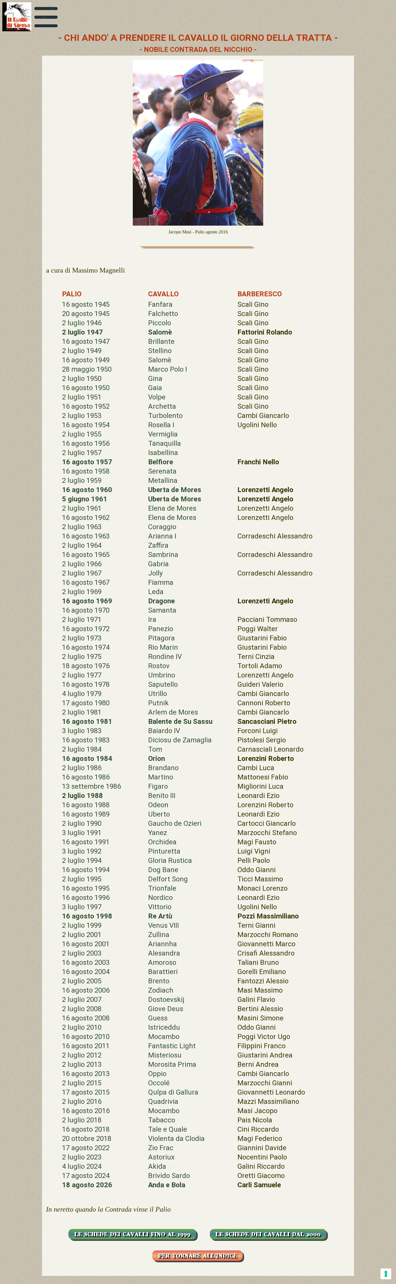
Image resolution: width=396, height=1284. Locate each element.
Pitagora (161, 638)
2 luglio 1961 (81, 508)
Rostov (159, 666)
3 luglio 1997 (81, 907)
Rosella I (161, 425)
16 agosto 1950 (86, 388)
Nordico (160, 898)
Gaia (155, 388)
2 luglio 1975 (81, 657)
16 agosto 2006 (86, 990)
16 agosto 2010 (86, 1037)
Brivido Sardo (169, 1176)
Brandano (163, 768)
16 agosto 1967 (86, 582)
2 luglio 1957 (81, 453)
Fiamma (160, 582)
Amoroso (162, 962)
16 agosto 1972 (86, 629)
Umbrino (161, 675)
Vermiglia (163, 434)
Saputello (163, 684)
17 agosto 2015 (86, 1092)
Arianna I (162, 536)
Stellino (160, 351)
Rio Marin (163, 647)
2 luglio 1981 (81, 712)
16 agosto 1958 (86, 471)
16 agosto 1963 (86, 536)
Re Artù (160, 916)
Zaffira (158, 545)
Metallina (162, 480)
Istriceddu (164, 1027)
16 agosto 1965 (86, 555)
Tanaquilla (164, 443)
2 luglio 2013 (81, 1064)
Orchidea (162, 842)
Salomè (160, 332)
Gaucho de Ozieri (174, 823)
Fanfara (160, 304)
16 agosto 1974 (86, 647)
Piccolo (159, 323)
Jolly (155, 573)
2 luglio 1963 (81, 527)
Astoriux (161, 1157)
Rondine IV (165, 657)
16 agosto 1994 (86, 870)
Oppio (157, 1074)
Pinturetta (164, 851)
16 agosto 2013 (86, 1074)
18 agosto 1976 (86, 666)
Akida (157, 1166)
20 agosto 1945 (86, 314)
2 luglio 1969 (81, 592)
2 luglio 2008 (81, 1009)
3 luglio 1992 (81, 851)
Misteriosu (164, 1055)
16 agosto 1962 (86, 518)
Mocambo (163, 1037)
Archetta (162, 406)
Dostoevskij (166, 1000)
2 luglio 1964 (81, 545)
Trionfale (162, 888)
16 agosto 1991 (86, 842)
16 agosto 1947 (86, 341)
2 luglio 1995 (81, 879)
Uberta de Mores (174, 490)
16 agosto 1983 (86, 740)
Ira (152, 619)
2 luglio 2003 (81, 953)
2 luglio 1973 (81, 638)
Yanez (157, 833)
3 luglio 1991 (81, 833)
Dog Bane (163, 870)
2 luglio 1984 (81, 749)
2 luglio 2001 (81, 935)
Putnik (158, 703)
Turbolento (165, 416)
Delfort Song (168, 879)
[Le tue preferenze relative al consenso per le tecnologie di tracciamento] (385, 1273)
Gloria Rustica (170, 860)
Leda (156, 592)
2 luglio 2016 (81, 1101)
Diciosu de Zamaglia (180, 740)
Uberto (159, 814)
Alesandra (164, 953)
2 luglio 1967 (81, 573)
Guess (158, 1018)
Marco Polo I (167, 369)
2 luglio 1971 (81, 619)
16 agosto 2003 (86, 962)
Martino (160, 777)
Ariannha (162, 944)
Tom (155, 749)
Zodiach (160, 990)
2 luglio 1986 (81, 768)
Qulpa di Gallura (173, 1092)
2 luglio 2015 (81, 1083)
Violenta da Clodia (176, 1139)
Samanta (162, 610)
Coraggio (162, 527)
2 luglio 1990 (81, 823)
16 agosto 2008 (86, 1018)
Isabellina (163, 453)
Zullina (158, 935)
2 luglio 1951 (81, 397)
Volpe (157, 397)
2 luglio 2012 (81, 1055)
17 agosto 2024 (86, 1176)
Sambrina (163, 555)
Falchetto (163, 314)
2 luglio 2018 (81, 1120)
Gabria (158, 564)
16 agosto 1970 (86, 610)
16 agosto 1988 (86, 805)
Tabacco (161, 1120)
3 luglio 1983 (81, 731)
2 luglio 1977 (81, 675)
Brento (158, 981)
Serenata (162, 471)
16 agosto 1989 (86, 814)
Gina (155, 379)
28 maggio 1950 (87, 369)
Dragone (161, 601)
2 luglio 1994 (81, 860)
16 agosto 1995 (86, 888)
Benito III (161, 796)
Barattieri (163, 972)
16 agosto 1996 (86, 898)
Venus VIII (163, 925)
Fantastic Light (172, 1046)
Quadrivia (163, 1101)
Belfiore (160, 462)
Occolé (159, 1083)
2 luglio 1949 (81, 351)
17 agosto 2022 (86, 1148)
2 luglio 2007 (81, 1000)
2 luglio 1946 (81, 323)
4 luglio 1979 (81, 694)
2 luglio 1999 (81, 925)
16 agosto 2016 (86, 1111)
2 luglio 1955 (81, 434)
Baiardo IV (164, 731)
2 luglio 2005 (81, 981)
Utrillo (157, 694)
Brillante (161, 341)
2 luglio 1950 (81, 379)
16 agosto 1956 (86, 443)
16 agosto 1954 (86, 425)
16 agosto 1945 (86, 304)
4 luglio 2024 (81, 1166)
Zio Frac (160, 1148)
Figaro (158, 786)
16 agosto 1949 (86, 360)
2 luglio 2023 (81, 1157)
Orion (156, 759)
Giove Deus (165, 1009)
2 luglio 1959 (81, 480)
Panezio (160, 629)
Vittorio (159, 907)
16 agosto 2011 (86, 1046)
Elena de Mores (172, 508)
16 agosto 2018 (86, 1129)
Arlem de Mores (173, 712)
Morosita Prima (172, 1064)
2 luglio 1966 (81, 564)
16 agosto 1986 (86, 777)
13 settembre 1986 (91, 786)
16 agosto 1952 (86, 406)
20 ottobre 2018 (86, 1139)
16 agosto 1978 (86, 684)
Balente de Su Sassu (180, 721)
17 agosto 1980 (86, 703)
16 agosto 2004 (86, 972)
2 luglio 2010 (81, 1027)
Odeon (158, 805)
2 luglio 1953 (81, 416)
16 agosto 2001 (86, 944)
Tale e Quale (167, 1129)
